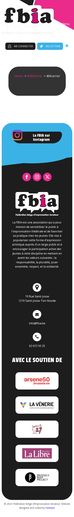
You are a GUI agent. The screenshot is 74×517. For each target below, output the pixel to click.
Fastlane (50, 507)
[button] (20, 46)
